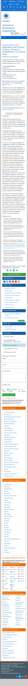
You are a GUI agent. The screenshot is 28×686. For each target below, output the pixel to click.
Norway (22, 578)
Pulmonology (7, 543)
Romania (22, 581)
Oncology (6, 527)
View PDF (9, 113)
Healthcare (6, 504)
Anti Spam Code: (6, 384)
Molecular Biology (8, 516)
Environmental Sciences (10, 437)
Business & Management (10, 421)
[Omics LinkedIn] (14, 7)
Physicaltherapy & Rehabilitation (12, 539)
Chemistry (6, 426)
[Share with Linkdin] (10, 282)
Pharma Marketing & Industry (10, 634)
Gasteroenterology (8, 498)
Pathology (6, 534)
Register (11, 4)
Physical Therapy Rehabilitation (19, 603)
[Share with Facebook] (4, 282)
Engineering (7, 435)
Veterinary (5, 648)
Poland (22, 567)
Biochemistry (7, 414)
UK (5, 576)
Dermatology (7, 493)
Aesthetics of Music (10, 288)
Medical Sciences (8, 457)
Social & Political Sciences (10, 473)
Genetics (6, 500)
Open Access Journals (13, 403)
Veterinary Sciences (9, 476)
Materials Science (8, 453)
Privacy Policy (5, 671)
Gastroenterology (7, 612)
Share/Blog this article (10, 329)
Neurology (6, 520)
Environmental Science (8, 643)
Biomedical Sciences (9, 419)
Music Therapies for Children (12, 300)
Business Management (8, 653)
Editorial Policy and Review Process (11, 673)
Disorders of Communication (12, 295)
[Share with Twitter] (7, 282)
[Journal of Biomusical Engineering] (6, 16)
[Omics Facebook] (7, 7)
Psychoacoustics (9, 307)
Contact (17, 4)
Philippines (13, 590)
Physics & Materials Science (10, 641)
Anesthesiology (8, 484)
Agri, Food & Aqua (7, 637)
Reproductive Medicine (9, 548)
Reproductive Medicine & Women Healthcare (20, 618)
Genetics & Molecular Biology (11, 444)
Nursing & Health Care (9, 464)
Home (5, 1)
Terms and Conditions (7, 670)
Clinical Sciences (8, 428)
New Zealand (12, 585)
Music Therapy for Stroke (11, 302)
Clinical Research (8, 488)
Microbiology (7, 514)
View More (21, 320)
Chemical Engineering (9, 423)
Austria (22, 569)
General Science (8, 442)
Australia (6, 569)
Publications (12, 1)
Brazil (5, 581)
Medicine (6, 511)
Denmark (22, 574)
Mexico (22, 576)
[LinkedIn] (23, 676)
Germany (6, 574)
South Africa (12, 581)
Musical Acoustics (9, 304)
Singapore (15, 578)
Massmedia (6, 655)
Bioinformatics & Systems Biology (12, 416)
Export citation (8, 326)
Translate (22, 34)
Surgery (6, 550)
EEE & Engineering (7, 646)
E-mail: (4, 364)
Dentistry (6, 491)
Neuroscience (6, 608)
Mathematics (7, 455)
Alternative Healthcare (5, 621)
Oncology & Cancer (20, 595)
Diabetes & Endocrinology (10, 495)
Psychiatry (6, 541)
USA (5, 567)
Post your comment (14, 274)
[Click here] (4, 7)
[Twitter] (20, 676)
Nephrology (7, 518)
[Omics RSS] (17, 7)
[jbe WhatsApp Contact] (14, 9)
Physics (6, 469)
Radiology (6, 545)
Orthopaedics (7, 532)
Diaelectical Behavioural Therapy (13, 293)
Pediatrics (6, 536)
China (13, 571)
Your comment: (6, 371)
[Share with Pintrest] (16, 282)
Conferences (21, 1)
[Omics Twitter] (10, 7)
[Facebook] (17, 676)
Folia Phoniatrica (9, 297)
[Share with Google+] (13, 282)
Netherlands (6, 588)
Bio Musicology (9, 290)
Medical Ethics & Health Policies (19, 611)
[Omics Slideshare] (20, 7)
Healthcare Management (6, 604)
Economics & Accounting (10, 432)
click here (19, 390)
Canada (14, 569)
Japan (6, 578)
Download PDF (18, 113)
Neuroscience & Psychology (11, 462)
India (13, 576)
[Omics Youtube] (24, 7)
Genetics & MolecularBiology (7, 615)
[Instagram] (25, 676)
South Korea (5, 584)
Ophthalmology (8, 529)
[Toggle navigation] (4, 37)
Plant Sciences (7, 471)
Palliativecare (18, 614)
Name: (4, 358)
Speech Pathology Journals (12, 317)
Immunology (7, 507)
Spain (13, 567)
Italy (5, 571)
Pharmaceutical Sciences (10, 467)
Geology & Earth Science (10, 446)
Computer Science (8, 430)
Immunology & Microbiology (11, 448)
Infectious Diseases (9, 509)
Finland (22, 571)
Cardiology (6, 486)
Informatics (7, 451)
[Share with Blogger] (19, 282)
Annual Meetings (14, 562)
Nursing (6, 523)
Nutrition (6, 525)
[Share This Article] (7, 270)
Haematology (7, 502)
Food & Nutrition (8, 439)
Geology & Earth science (9, 657)
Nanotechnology (8, 460)
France (14, 574)
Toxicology (6, 552)
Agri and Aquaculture (9, 412)
